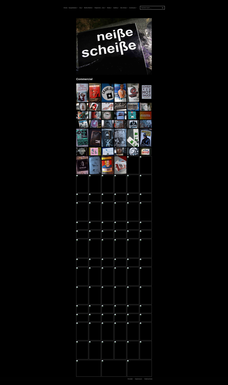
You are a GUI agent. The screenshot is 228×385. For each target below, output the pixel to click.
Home (65, 8)
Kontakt (130, 379)
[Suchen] (163, 8)
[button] (77, 7)
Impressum (138, 379)
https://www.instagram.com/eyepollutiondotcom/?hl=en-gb (133, 383)
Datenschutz (148, 379)
